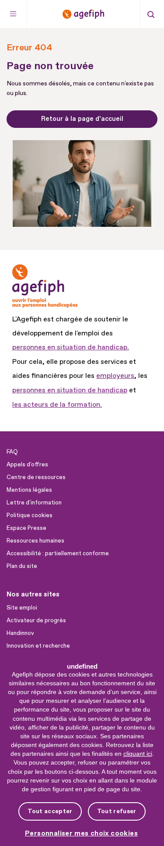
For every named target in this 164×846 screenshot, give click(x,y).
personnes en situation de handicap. (70, 347)
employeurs (115, 375)
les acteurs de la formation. (57, 404)
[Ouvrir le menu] (13, 14)
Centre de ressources (36, 477)
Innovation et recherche (38, 646)
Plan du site (22, 566)
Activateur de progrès (36, 620)
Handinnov (20, 633)
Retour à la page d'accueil (82, 119)
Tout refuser (116, 811)
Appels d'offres (27, 465)
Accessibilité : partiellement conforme (58, 553)
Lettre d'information (34, 503)
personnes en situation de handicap (69, 390)
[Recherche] (151, 14)
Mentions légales (29, 490)
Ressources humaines (35, 541)
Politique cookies (29, 515)
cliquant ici (137, 753)
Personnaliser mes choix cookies (81, 833)
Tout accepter (50, 811)
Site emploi (22, 608)
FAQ (12, 452)
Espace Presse (26, 528)
